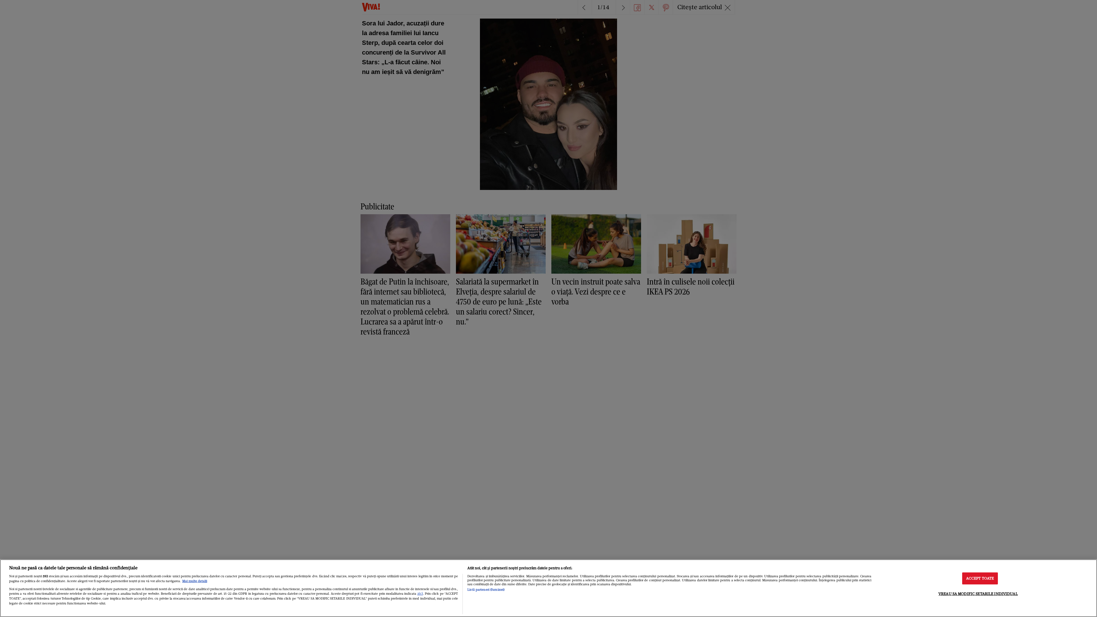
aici (420, 593)
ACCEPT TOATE (980, 578)
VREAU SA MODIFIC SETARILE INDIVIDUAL (978, 594)
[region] (548, 588)
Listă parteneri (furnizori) (486, 590)
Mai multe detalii (194, 581)
